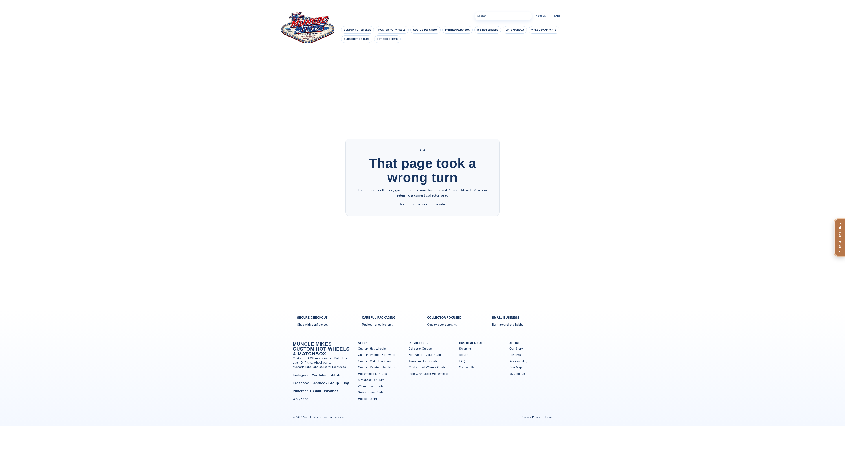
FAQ (462, 361)
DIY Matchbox (515, 30)
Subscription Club (356, 39)
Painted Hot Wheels (392, 30)
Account (541, 16)
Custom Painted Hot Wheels (377, 354)
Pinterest (300, 391)
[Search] (528, 16)
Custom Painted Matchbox (376, 367)
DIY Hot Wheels (487, 30)
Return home (410, 204)
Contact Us (467, 367)
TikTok (334, 375)
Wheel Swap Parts (544, 30)
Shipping (465, 348)
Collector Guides (420, 348)
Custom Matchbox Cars (374, 361)
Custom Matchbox (425, 30)
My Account (517, 373)
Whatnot (331, 391)
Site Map (515, 367)
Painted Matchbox (457, 30)
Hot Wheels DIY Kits (372, 373)
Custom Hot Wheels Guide (427, 367)
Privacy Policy (531, 417)
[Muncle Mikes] (307, 27)
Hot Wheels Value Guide (426, 354)
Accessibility (518, 361)
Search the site (433, 204)
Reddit (315, 391)
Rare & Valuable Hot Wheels (428, 373)
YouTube (319, 375)
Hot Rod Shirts (387, 39)
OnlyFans (301, 399)
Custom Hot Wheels (357, 30)
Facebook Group (325, 383)
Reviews (515, 354)
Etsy (345, 383)
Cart (559, 16)
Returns (464, 354)
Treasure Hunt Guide (423, 361)
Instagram (301, 375)
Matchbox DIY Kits (371, 380)
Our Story (516, 348)
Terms (548, 417)
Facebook (301, 383)
